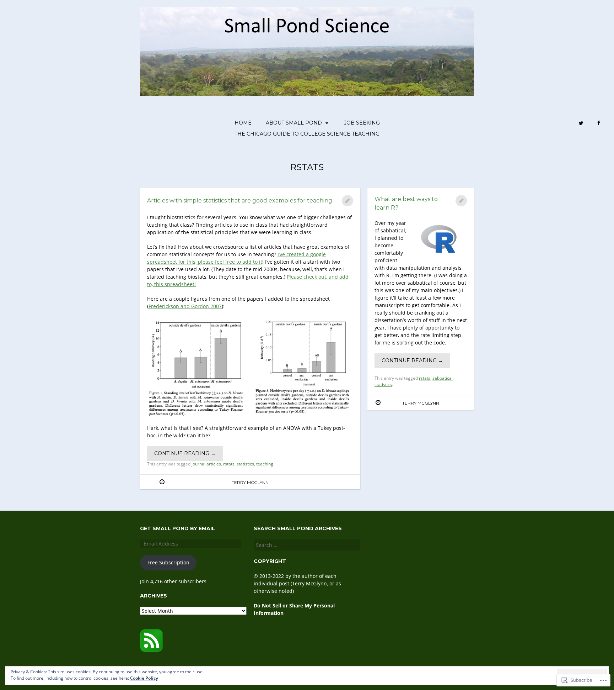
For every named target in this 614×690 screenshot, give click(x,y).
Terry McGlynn (250, 482)
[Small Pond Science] (307, 51)
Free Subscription (168, 562)
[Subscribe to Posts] (151, 650)
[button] (197, 368)
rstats (229, 464)
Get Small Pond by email (177, 528)
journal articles (206, 464)
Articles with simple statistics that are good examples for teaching (239, 200)
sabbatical (442, 378)
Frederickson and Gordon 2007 (185, 306)
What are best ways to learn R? (406, 203)
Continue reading (185, 453)
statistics (245, 464)
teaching (264, 464)
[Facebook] (599, 123)
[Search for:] (307, 545)
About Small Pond (294, 123)
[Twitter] (581, 123)
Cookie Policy (144, 678)
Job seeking (362, 123)
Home (243, 123)
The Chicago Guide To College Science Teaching (307, 134)
